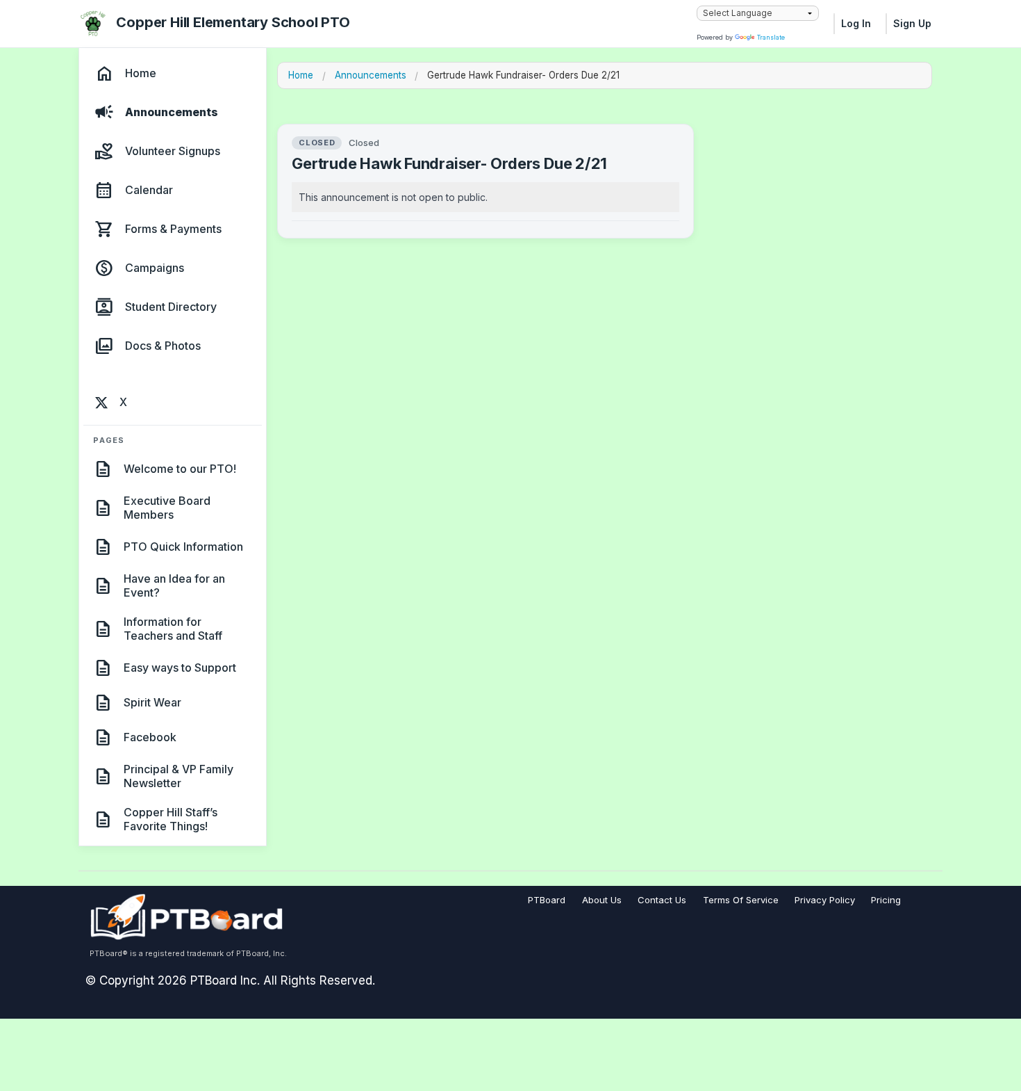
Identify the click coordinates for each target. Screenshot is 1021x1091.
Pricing (886, 899)
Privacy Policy (825, 899)
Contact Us (662, 899)
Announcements (171, 112)
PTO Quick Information (183, 546)
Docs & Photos (163, 346)
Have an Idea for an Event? (174, 585)
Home (140, 73)
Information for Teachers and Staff (173, 629)
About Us (602, 899)
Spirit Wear (152, 702)
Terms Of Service (741, 899)
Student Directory (171, 307)
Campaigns (154, 268)
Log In (856, 23)
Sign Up (912, 23)
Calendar (149, 190)
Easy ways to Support (180, 667)
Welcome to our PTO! (180, 469)
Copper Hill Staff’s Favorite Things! (170, 819)
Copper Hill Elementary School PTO (232, 22)
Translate (771, 37)
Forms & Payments (173, 229)
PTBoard (546, 899)
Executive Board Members (167, 508)
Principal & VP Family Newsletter (178, 776)
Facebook (150, 737)
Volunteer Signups (172, 151)
